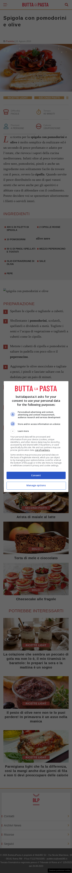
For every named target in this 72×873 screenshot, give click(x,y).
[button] (36, 431)
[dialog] (36, 436)
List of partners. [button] (42, 450)
